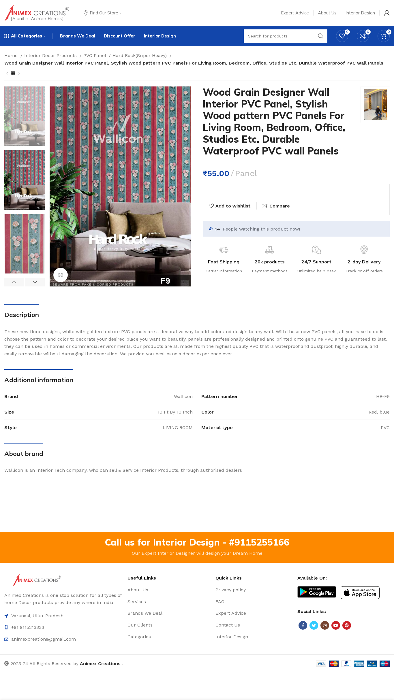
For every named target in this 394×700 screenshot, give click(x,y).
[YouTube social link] (335, 625)
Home (11, 55)
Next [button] (35, 282)
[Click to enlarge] (60, 275)
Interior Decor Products (51, 55)
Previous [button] (14, 282)
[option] (24, 116)
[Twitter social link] (313, 625)
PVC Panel (95, 55)
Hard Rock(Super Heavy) (140, 55)
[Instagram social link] (324, 625)
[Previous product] (7, 73)
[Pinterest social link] (346, 625)
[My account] (387, 13)
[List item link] (168, 590)
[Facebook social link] (303, 625)
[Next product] (19, 73)
